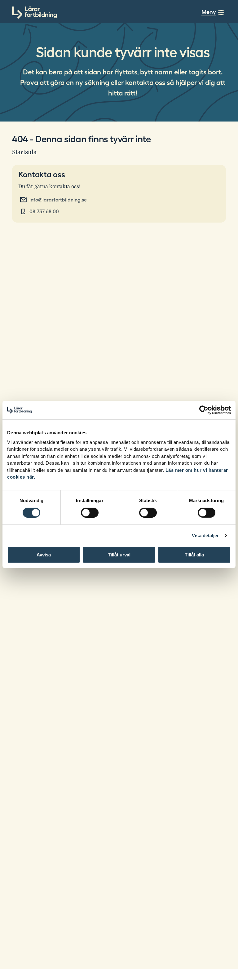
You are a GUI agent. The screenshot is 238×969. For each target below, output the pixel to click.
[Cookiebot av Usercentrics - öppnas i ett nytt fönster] (204, 410)
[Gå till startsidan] (34, 13)
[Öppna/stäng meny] (221, 13)
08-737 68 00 (44, 211)
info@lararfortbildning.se (58, 199)
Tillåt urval (119, 554)
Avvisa (44, 554)
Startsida (24, 152)
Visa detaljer (205, 535)
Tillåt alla (194, 554)
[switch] (90, 513)
